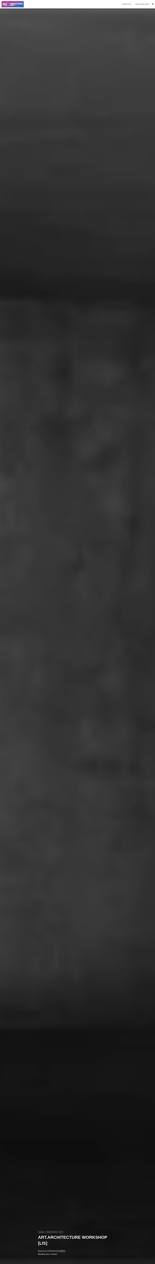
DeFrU (62, 1250)
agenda (41, 1232)
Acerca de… (127, 4)
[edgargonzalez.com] (13, 4)
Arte (61, 1232)
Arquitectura (51, 1232)
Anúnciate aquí (142, 4)
